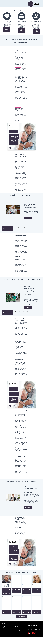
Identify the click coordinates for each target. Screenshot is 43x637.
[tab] (18, 227)
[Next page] (10, 228)
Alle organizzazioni (14, 131)
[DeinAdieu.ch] (35, 4)
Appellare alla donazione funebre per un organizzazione (14, 142)
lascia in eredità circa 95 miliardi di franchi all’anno (21, 66)
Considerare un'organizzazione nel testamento (14, 136)
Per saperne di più (6, 29)
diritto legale (22, 348)
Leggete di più (27, 219)
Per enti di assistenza (18, 628)
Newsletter (16, 626)
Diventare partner (17, 627)
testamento (21, 88)
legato (18, 457)
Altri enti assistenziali (21, 616)
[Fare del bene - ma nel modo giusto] (36, 16)
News (15, 625)
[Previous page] (4, 228)
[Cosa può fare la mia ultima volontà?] (7, 16)
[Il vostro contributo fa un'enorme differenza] (21, 16)
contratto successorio (19, 335)
